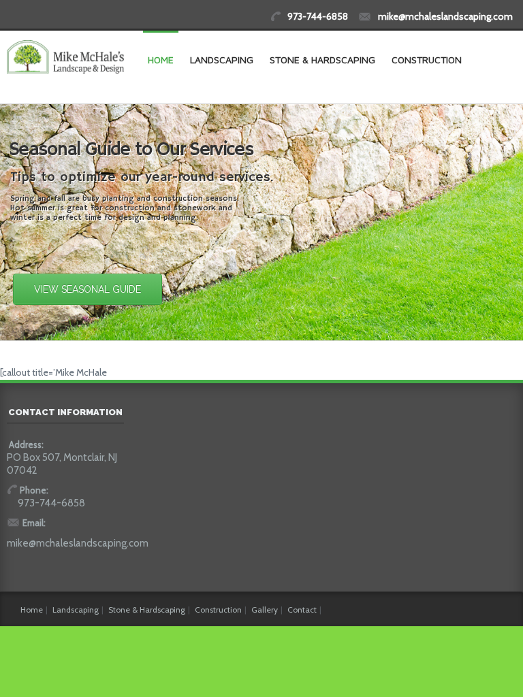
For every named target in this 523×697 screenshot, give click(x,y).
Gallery (264, 609)
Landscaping (221, 59)
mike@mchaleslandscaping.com (445, 16)
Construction (427, 59)
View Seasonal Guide (87, 289)
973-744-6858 (317, 16)
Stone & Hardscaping (322, 59)
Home (161, 59)
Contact (302, 609)
